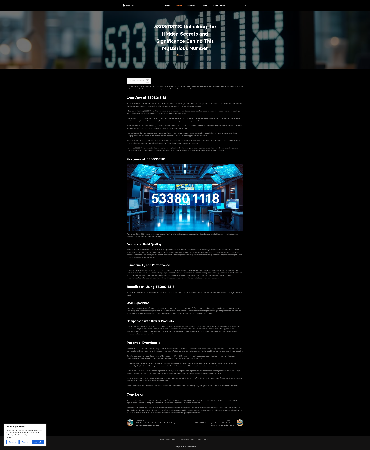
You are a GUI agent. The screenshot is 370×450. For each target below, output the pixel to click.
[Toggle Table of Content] (147, 81)
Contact (244, 5)
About (232, 5)
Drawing (204, 5)
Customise (12, 442)
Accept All (37, 442)
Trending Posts (219, 5)
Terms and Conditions (186, 439)
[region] (25, 435)
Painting (178, 5)
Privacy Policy (171, 439)
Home (167, 5)
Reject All (25, 442)
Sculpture (191, 5)
